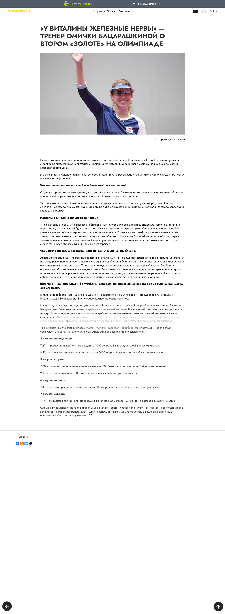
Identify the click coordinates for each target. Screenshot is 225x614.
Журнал (111, 11)
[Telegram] (26, 443)
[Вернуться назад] (7, 606)
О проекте (99, 11)
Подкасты (124, 11)
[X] (30, 443)
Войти (213, 11)
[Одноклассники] (22, 443)
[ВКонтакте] (17, 443)
